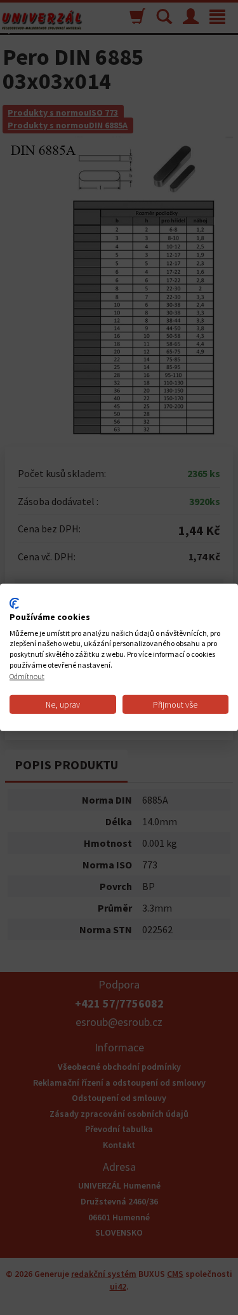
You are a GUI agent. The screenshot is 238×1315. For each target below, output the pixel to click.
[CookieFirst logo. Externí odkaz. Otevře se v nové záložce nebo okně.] (14, 603)
